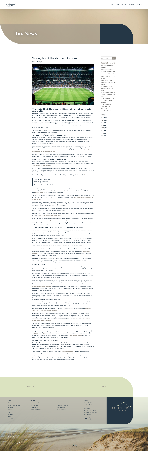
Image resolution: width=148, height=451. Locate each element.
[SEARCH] (114, 58)
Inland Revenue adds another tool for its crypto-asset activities (107, 106)
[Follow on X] (90, 419)
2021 (102, 128)
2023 (102, 123)
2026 (102, 115)
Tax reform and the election (108, 71)
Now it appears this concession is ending (56, 220)
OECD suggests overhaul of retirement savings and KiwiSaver (108, 88)
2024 (102, 120)
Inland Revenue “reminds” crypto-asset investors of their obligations (107, 100)
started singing (39, 192)
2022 (102, 125)
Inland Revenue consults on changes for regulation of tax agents (108, 94)
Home (111, 4)
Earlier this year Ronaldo (75, 335)
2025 (102, 117)
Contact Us (139, 4)
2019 (102, 133)
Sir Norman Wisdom (47, 230)
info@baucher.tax (88, 405)
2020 (102, 130)
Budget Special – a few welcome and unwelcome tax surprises (108, 82)
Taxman (86, 175)
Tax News (131, 4)
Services (123, 4)
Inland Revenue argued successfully (41, 286)
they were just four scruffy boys (41, 165)
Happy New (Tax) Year (106, 110)
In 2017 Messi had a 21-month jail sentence (44, 333)
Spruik (16, 444)
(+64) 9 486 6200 (88, 402)
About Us (117, 4)
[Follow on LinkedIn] (86, 419)
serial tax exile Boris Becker (67, 351)
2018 (102, 136)
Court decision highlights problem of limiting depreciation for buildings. (107, 67)
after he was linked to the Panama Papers (50, 215)
